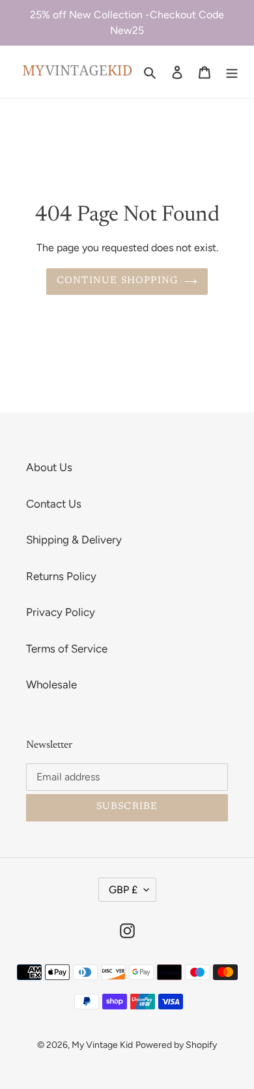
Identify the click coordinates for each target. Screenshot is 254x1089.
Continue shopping (117, 281)
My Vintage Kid (102, 1045)
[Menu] (232, 72)
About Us (49, 467)
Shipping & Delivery (74, 539)
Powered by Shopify (176, 1045)
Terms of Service (66, 648)
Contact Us (53, 503)
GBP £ (123, 889)
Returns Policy (61, 576)
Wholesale (51, 684)
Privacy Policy (60, 612)
